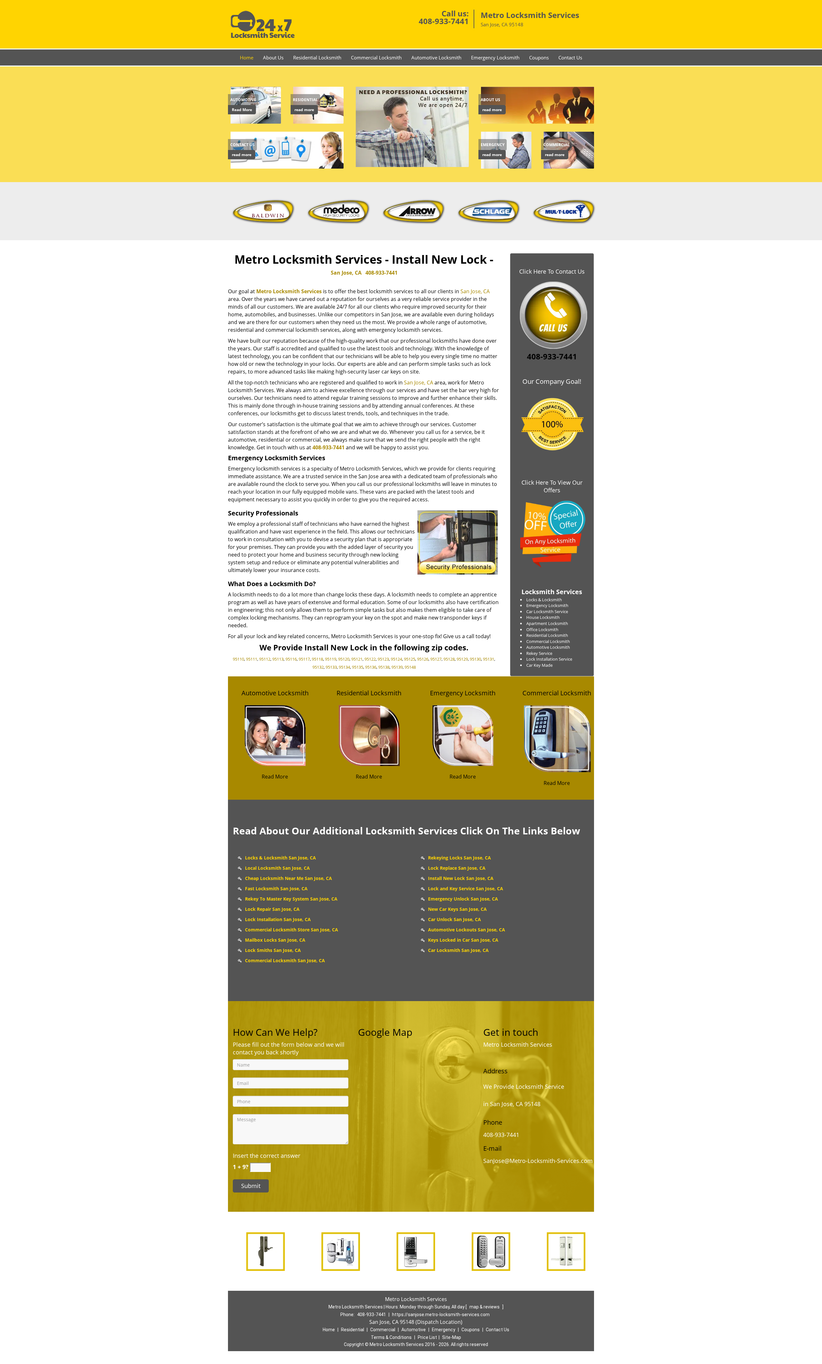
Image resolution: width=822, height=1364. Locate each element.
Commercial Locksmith (376, 57)
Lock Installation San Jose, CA (278, 919)
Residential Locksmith (317, 57)
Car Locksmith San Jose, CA (458, 950)
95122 (370, 659)
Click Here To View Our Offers (551, 486)
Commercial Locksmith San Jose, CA (285, 960)
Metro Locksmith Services (289, 291)
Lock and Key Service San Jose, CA (465, 888)
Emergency (443, 1329)
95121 (357, 659)
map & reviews (485, 1306)
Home (246, 57)
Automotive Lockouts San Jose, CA (466, 930)
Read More (242, 109)
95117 (304, 659)
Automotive (413, 1329)
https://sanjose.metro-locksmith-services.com (441, 1314)
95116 (291, 659)
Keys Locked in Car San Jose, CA (463, 940)
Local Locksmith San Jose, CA (277, 868)
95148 (410, 667)
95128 (449, 659)
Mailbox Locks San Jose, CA (275, 940)
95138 (383, 667)
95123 (383, 659)
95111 (251, 659)
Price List (427, 1337)
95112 (264, 659)
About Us (273, 57)
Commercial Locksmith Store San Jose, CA (291, 930)
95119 (330, 659)
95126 (422, 659)
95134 (344, 667)
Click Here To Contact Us (552, 271)
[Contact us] (288, 149)
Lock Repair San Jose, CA (272, 909)
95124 (396, 659)
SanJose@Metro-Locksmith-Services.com (538, 1161)
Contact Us (570, 57)
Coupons (539, 57)
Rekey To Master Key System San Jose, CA (291, 899)
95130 (475, 659)
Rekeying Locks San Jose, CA (459, 858)
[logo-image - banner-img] (411, 127)
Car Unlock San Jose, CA (454, 919)
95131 (488, 659)
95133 (331, 667)
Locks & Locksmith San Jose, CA (280, 858)
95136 (370, 667)
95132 (318, 667)
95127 (436, 659)
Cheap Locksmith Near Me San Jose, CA (288, 878)
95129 (462, 659)
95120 (343, 659)
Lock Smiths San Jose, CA (273, 950)
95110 (238, 659)
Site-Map (451, 1337)
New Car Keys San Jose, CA (457, 909)
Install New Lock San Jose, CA (461, 878)
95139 (397, 667)
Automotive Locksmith (436, 57)
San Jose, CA (346, 272)
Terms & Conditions (391, 1337)
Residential (352, 1329)
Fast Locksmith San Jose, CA (276, 888)
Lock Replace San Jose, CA (456, 868)
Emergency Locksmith (495, 57)
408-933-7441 (444, 21)
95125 (409, 659)
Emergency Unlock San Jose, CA (463, 899)
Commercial (382, 1329)
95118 (317, 659)
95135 (357, 667)
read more (304, 109)
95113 (278, 659)
